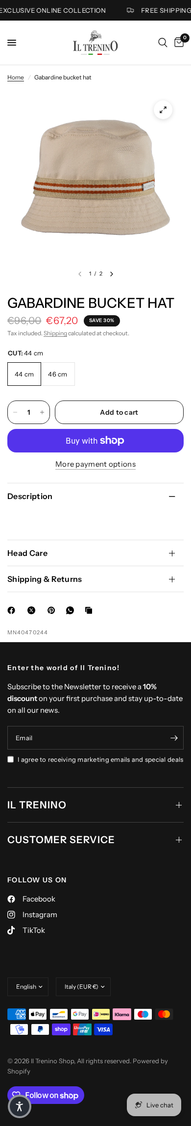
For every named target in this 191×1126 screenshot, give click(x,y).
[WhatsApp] (72, 610)
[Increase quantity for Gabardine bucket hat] (42, 412)
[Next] (111, 274)
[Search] (163, 43)
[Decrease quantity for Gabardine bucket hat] (15, 412)
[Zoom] (163, 109)
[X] (33, 610)
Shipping (55, 333)
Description (30, 496)
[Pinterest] (53, 610)
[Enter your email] (174, 738)
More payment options (95, 464)
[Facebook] (13, 610)
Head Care (27, 553)
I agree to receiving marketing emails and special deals (100, 759)
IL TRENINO (37, 805)
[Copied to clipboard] (90, 610)
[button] (19, 1106)
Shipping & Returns (44, 579)
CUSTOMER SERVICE (61, 840)
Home (15, 77)
